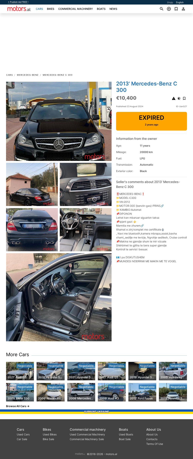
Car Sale (22, 439)
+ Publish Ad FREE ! (18, 2)
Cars (39, 8)
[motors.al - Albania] (80, 453)
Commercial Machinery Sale (87, 439)
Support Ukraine (96, 411)
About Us (153, 429)
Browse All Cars (16, 406)
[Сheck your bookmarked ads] (176, 9)
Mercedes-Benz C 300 (58, 75)
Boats (101, 8)
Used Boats (126, 434)
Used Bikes (50, 434)
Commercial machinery (75, 8)
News (113, 8)
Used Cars (23, 434)
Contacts (151, 439)
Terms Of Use (154, 443)
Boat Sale (125, 439)
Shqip (170, 2)
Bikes (50, 8)
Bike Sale (48, 439)
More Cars (17, 354)
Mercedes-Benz (28, 75)
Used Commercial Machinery (87, 434)
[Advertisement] (96, 44)
